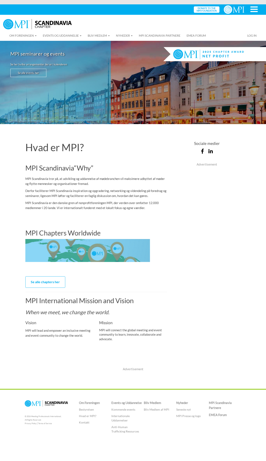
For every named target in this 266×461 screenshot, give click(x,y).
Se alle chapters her (45, 282)
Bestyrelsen (86, 409)
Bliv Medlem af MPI (156, 409)
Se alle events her (28, 73)
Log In (252, 35)
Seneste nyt (183, 409)
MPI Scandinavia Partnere (159, 35)
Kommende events (123, 409)
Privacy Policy (31, 423)
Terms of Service (45, 423)
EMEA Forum (196, 35)
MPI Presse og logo (188, 416)
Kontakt (84, 422)
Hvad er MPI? (87, 416)
